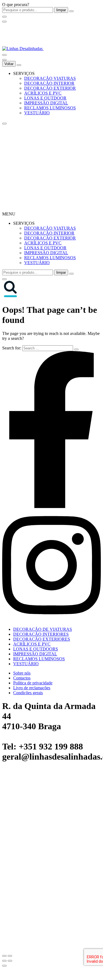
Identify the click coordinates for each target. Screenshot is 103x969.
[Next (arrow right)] (10, 961)
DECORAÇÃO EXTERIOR (50, 88)
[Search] (4, 55)
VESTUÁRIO (37, 112)
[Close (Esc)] (4, 956)
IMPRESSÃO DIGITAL (46, 103)
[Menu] (4, 21)
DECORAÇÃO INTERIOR (49, 83)
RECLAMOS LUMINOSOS (50, 108)
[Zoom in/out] (10, 956)
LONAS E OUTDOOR (45, 98)
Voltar (8, 64)
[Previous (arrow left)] (4, 961)
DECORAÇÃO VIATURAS (50, 78)
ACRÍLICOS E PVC (43, 93)
